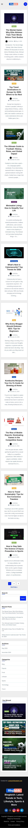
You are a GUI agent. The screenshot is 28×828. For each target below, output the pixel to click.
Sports (14, 26)
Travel (14, 83)
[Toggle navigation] (2, 4)
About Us (6, 821)
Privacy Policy (20, 821)
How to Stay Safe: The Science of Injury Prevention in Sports (14, 548)
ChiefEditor (11, 41)
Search (5, 593)
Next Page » (14, 587)
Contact (12, 821)
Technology (14, 261)
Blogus (9, 818)
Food (14, 377)
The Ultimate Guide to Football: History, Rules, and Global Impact (13, 750)
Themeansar (16, 818)
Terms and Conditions (14, 825)
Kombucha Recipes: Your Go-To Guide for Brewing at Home (14, 383)
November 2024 (6, 652)
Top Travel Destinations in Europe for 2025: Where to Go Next (13, 733)
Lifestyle (14, 202)
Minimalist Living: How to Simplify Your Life (14, 207)
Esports (14, 429)
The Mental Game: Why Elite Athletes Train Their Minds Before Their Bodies (13, 716)
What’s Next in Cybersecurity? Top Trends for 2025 (14, 267)
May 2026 (5, 648)
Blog (14, 320)
